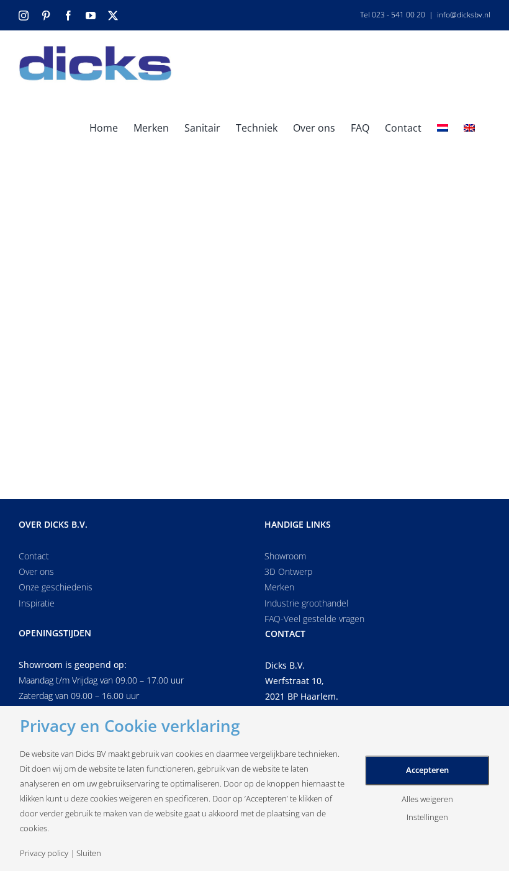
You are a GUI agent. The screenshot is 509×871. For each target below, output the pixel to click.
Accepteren (427, 769)
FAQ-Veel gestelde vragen (314, 619)
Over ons (36, 571)
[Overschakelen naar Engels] (469, 127)
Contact (34, 556)
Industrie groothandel (306, 603)
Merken (279, 587)
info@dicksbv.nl (463, 14)
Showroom (285, 556)
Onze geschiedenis (55, 587)
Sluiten (88, 853)
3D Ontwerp (288, 571)
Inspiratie (37, 603)
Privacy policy (44, 853)
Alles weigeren (427, 799)
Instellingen (427, 817)
